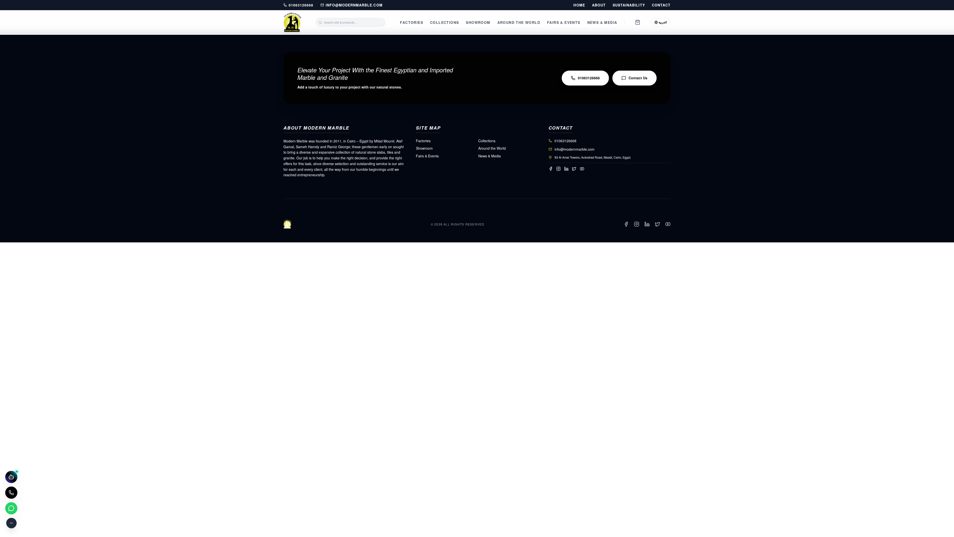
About (599, 5)
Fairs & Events (563, 22)
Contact (661, 5)
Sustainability (629, 5)
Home (579, 5)
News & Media (602, 22)
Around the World (518, 22)
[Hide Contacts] (11, 523)
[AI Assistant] (11, 477)
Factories (411, 22)
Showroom (478, 22)
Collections (444, 22)
